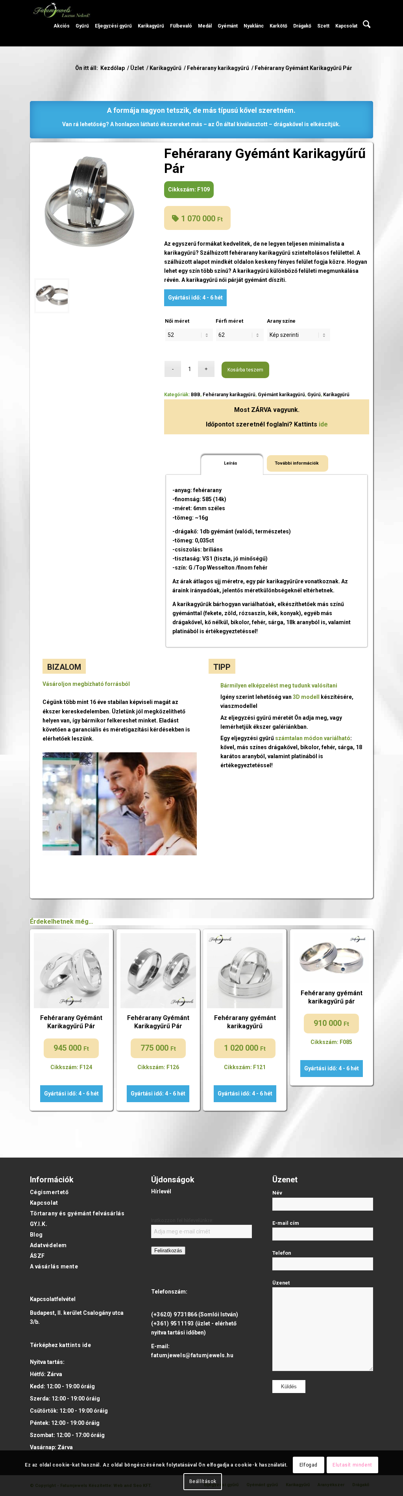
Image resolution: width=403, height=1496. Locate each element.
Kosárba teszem (245, 370)
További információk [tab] (297, 463)
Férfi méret (229, 321)
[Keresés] (366, 23)
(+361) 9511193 (172, 1323)
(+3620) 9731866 (174, 1314)
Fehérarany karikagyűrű (229, 394)
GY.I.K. (39, 1224)
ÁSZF (37, 1256)
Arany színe (281, 321)
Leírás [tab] (230, 463)
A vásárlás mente (54, 1266)
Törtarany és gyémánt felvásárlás (77, 1213)
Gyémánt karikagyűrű (281, 394)
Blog (36, 1234)
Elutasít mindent (352, 1465)
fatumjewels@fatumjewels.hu (192, 1355)
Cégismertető (49, 1192)
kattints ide (75, 1345)
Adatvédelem (48, 1245)
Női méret (177, 321)
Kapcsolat (44, 1203)
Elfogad (308, 1465)
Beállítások (202, 1481)
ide (323, 424)
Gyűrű (314, 394)
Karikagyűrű (336, 394)
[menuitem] (61, 23)
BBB (195, 394)
